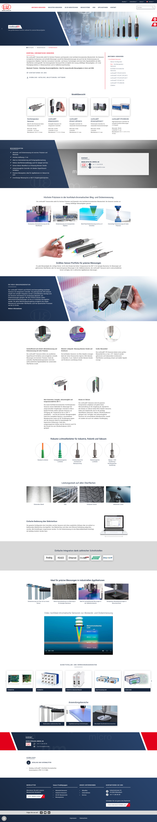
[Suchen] (153, 7)
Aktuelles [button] (124, 1)
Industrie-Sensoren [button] (55, 7)
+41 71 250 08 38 (97, 164)
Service (84, 795)
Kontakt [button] (113, 7)
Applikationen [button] (103, 7)
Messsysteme (59, 797)
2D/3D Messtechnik (61, 795)
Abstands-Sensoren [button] (38, 7)
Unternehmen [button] (133, 1)
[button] (4, 818)
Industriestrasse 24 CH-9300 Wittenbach (116, 791)
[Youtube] (45, 812)
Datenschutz (83, 818)
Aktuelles (84, 790)
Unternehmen (86, 793)
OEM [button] (93, 7)
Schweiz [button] (150, 1)
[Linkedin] (49, 812)
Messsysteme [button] (85, 7)
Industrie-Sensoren (61, 793)
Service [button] (141, 1)
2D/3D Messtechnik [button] (71, 7)
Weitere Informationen (15, 309)
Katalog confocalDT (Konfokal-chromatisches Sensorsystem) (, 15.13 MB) (42, 769)
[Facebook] (41, 812)
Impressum (73, 818)
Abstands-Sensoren (61, 790)
